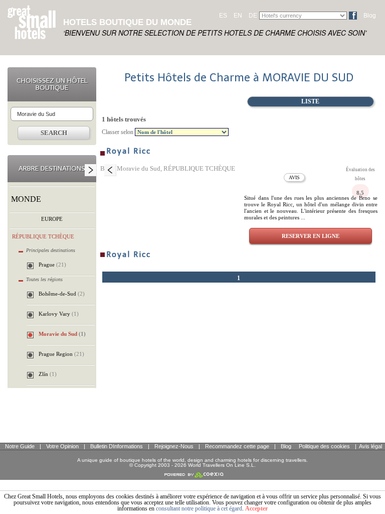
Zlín (48, 374)
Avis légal (370, 446)
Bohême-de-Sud (62, 294)
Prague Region (61, 354)
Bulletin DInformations (116, 446)
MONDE (26, 199)
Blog (369, 15)
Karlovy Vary (59, 314)
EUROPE (52, 219)
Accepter (256, 508)
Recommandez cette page (237, 446)
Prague (52, 265)
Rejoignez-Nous (174, 446)
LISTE (310, 101)
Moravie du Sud (62, 334)
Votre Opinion (62, 446)
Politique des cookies (324, 446)
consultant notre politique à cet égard (199, 508)
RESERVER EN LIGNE (310, 236)
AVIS (294, 177)
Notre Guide (20, 446)
